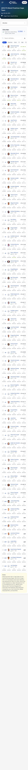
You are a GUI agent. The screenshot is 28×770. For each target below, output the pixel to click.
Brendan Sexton (15, 161)
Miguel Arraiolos (14, 203)
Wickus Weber (14, 476)
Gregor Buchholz (15, 335)
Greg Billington (14, 269)
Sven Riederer (14, 87)
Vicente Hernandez (15, 360)
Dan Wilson (13, 219)
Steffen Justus (14, 128)
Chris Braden (14, 451)
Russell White (14, 410)
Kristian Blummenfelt (15, 244)
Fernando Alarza (15, 79)
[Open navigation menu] (2, 2)
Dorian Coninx (14, 194)
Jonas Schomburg (15, 401)
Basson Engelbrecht (15, 385)
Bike (22, 42)
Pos (4, 42)
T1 (19, 42)
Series (24, 2)
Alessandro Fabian (15, 376)
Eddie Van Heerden (15, 443)
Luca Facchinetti (15, 327)
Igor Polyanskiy (14, 277)
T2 (25, 42)
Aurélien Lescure (15, 236)
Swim (15, 42)
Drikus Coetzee (14, 492)
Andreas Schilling (15, 509)
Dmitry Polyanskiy (15, 145)
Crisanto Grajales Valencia (15, 112)
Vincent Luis (14, 62)
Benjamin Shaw (14, 525)
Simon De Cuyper (15, 434)
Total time (10, 42)
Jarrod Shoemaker (15, 136)
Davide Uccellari (15, 178)
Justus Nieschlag (15, 500)
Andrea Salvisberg (15, 211)
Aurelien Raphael (15, 186)
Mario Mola (13, 103)
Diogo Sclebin (14, 228)
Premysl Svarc (14, 343)
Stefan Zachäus (15, 459)
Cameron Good (14, 484)
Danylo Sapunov (15, 261)
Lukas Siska (13, 541)
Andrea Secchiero (15, 393)
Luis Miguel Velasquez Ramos (17, 557)
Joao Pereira (14, 120)
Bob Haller (13, 302)
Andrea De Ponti (15, 517)
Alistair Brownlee (15, 46)
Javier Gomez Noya (15, 54)
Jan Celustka (14, 565)
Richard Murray (14, 70)
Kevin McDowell (14, 170)
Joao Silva (13, 418)
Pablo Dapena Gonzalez (15, 294)
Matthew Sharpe (15, 368)
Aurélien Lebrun (14, 310)
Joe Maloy (13, 352)
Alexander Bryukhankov (15, 153)
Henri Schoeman (15, 285)
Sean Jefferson (14, 252)
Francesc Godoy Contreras (15, 426)
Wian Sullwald (14, 467)
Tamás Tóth (13, 318)
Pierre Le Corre (14, 95)
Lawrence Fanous (15, 533)
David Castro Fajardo (16, 549)
